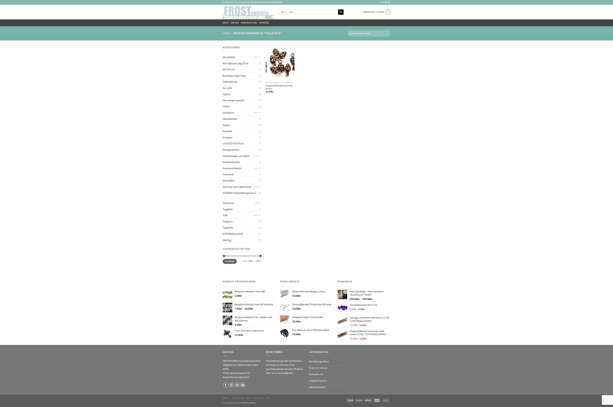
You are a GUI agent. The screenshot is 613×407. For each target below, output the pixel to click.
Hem (226, 33)
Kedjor (226, 124)
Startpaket (228, 180)
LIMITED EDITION (233, 143)
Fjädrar (227, 94)
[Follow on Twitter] (386, 2)
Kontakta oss (249, 22)
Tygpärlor (228, 227)
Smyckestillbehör (232, 168)
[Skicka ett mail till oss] (389, 2)
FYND (226, 106)
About (226, 398)
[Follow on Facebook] (380, 2)
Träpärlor (228, 221)
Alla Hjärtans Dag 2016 (235, 63)
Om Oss (235, 22)
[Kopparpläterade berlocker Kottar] (280, 62)
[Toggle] (259, 57)
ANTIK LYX (229, 69)
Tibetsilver (228, 202)
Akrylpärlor (229, 57)
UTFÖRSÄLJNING (233, 233)
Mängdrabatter (231, 149)
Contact (259, 398)
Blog (249, 398)
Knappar (227, 137)
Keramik (227, 131)
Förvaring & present (233, 100)
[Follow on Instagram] (383, 2)
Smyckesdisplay (231, 161)
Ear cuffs (227, 87)
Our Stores (238, 398)
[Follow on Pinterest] (243, 385)
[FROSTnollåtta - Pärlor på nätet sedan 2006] (249, 12)
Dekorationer (230, 81)
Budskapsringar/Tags (234, 75)
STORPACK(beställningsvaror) (239, 192)
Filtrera (229, 261)
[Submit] (341, 12)
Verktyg (227, 239)
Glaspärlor (228, 112)
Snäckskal (228, 174)
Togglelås (228, 209)
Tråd (225, 215)
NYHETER (264, 22)
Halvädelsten (230, 118)
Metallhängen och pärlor (236, 155)
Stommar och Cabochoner (237, 186)
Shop (225, 22)
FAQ (268, 398)
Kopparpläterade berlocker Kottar (279, 87)
